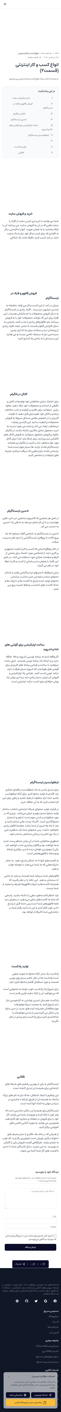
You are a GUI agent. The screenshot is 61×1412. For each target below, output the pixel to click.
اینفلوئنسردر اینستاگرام (38, 135)
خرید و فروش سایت (31, 98)
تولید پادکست (31, 147)
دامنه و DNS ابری (50, 1351)
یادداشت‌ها (53, 1327)
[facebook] (55, 1301)
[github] (26, 1301)
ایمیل (53, 1226)
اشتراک (18, 1264)
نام (54, 1216)
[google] (45, 1301)
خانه (57, 53)
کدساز (56, 1321)
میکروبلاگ (53, 1316)
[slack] (17, 1301)
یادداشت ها (47, 53)
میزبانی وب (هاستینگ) (47, 1346)
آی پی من (54, 1332)
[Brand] (47, 4)
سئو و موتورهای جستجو (47, 1356)
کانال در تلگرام (31, 114)
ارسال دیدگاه (30, 1247)
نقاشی (33, 153)
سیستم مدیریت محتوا (48, 1362)
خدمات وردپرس (41, 1395)
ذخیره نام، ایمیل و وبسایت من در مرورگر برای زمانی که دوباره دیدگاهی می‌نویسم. (30, 1237)
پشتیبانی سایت (15, 1395)
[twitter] (36, 1301)
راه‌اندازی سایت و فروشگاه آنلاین (28, 1402)
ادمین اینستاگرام (30, 119)
